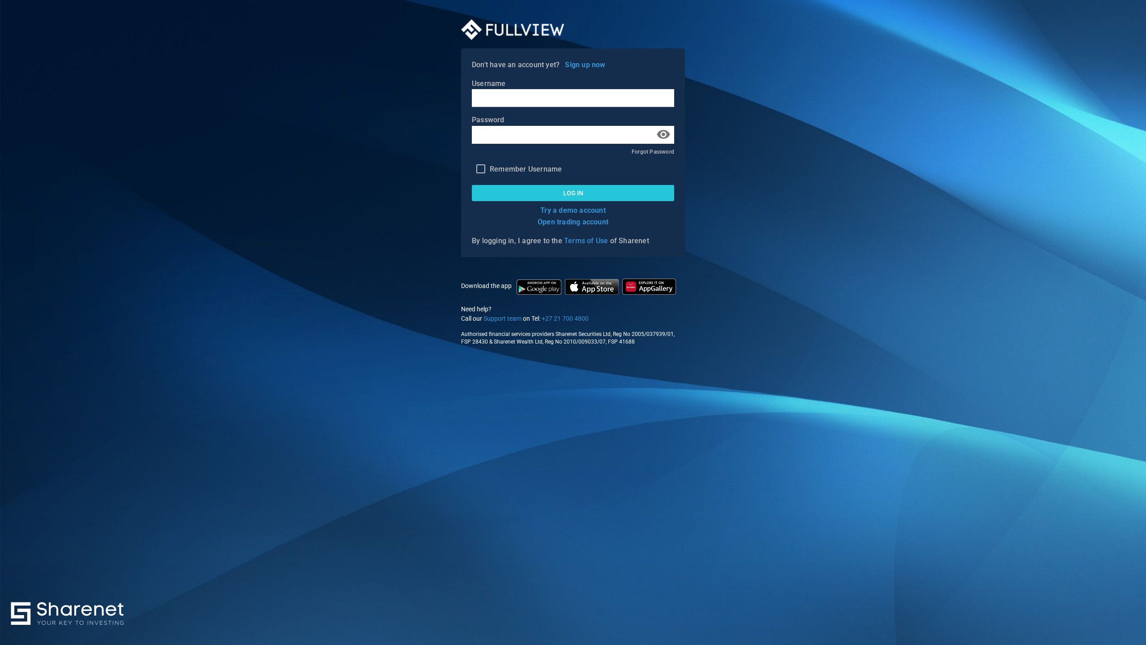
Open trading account (573, 222)
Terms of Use (586, 240)
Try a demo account (573, 210)
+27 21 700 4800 (565, 318)
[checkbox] (517, 169)
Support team (502, 318)
